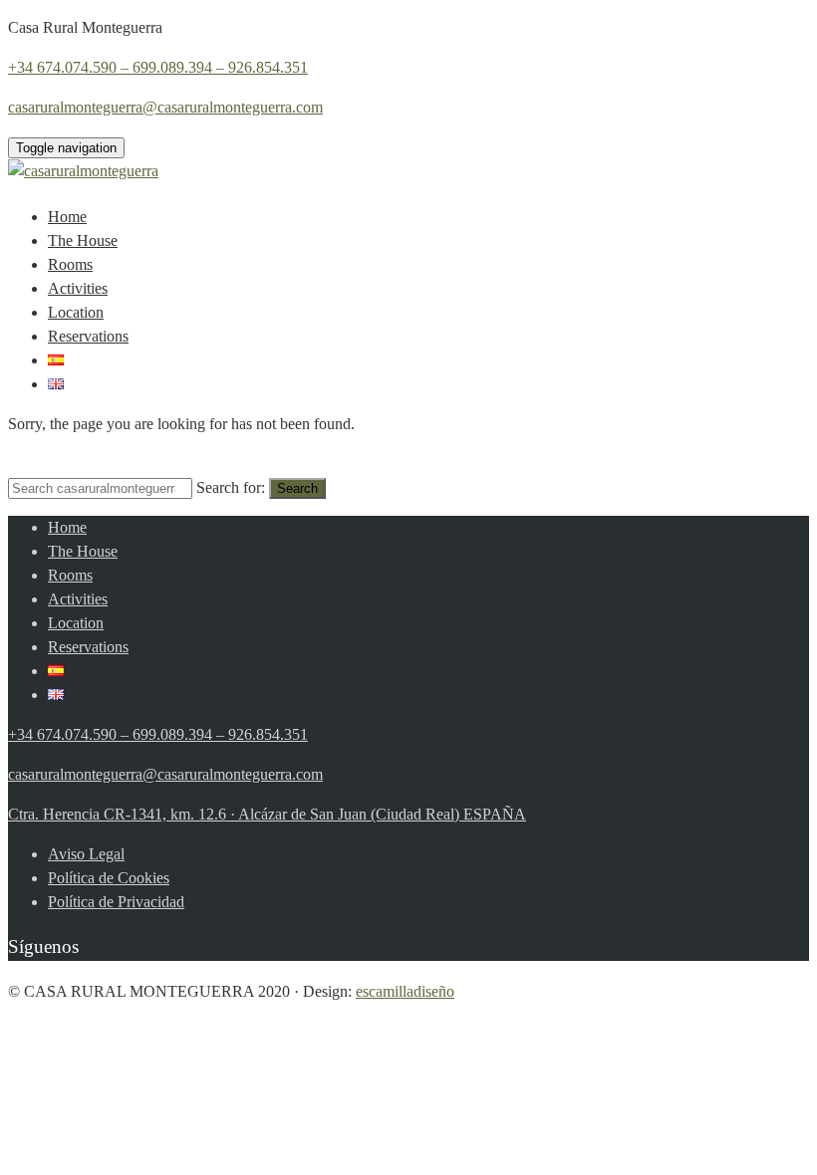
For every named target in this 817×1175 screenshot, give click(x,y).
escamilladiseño (405, 991)
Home (67, 216)
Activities (78, 288)
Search (297, 488)
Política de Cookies (108, 877)
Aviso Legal (86, 853)
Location (76, 312)
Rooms (70, 264)
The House (83, 240)
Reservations (88, 336)
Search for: (230, 487)
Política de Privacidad (116, 901)
